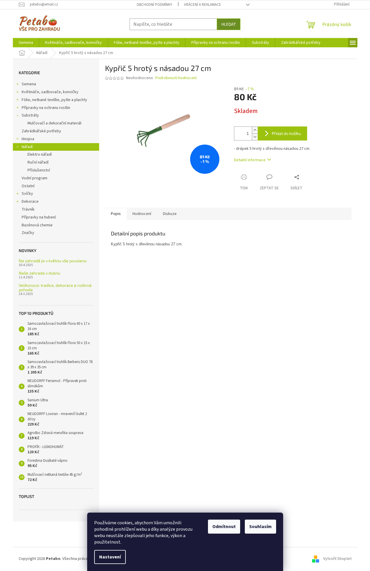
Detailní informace (250, 160)
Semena (29, 84)
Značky (28, 233)
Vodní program (34, 178)
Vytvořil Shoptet (337, 559)
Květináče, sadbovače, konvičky (50, 92)
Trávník (28, 209)
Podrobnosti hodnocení (176, 78)
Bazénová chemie (37, 225)
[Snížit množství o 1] (255, 136)
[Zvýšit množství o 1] (255, 130)
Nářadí (27, 147)
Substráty (30, 115)
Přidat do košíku (286, 133)
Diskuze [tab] (170, 214)
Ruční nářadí (38, 162)
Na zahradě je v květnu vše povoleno (53, 260)
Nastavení (110, 557)
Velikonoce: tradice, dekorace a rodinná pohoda (55, 287)
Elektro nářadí (39, 154)
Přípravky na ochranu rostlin (46, 108)
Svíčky (27, 194)
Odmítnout (224, 526)
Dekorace (30, 201)
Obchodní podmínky (154, 4)
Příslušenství (38, 170)
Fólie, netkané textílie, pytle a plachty (54, 100)
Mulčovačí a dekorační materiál (54, 123)
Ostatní (28, 186)
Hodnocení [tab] (141, 214)
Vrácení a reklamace (202, 4)
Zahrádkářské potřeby (41, 131)
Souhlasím (260, 526)
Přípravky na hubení (39, 217)
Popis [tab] (116, 214)
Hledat (228, 24)
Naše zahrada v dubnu (39, 273)
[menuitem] (26, 42)
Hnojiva (28, 139)
